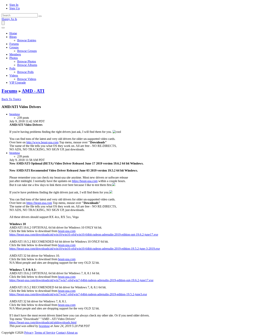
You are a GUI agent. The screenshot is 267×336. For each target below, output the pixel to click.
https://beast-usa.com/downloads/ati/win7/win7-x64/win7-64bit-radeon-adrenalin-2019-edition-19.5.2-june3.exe (78, 294)
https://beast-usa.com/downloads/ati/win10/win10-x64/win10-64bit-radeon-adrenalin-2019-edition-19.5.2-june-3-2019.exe (84, 248)
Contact (61, 332)
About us (72, 332)
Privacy (29, 332)
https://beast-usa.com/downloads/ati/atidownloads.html (42, 322)
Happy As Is (9, 19)
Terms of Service (44, 332)
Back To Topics (11, 99)
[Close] (3, 27)
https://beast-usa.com (85, 181)
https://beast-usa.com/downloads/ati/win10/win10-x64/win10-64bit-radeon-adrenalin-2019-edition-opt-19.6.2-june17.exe (83, 234)
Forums (9, 90)
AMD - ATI (33, 90)
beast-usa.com (66, 231)
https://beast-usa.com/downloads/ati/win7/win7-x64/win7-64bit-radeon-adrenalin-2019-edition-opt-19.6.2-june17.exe (81, 280)
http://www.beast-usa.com (42, 142)
